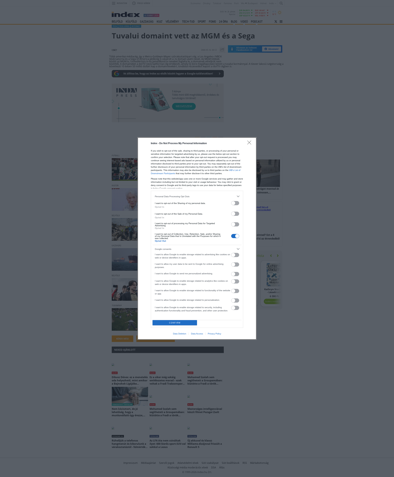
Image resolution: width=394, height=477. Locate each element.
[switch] (235, 203)
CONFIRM (175, 323)
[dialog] (197, 238)
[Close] (250, 143)
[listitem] (197, 196)
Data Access (197, 333)
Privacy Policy (214, 333)
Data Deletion (179, 333)
